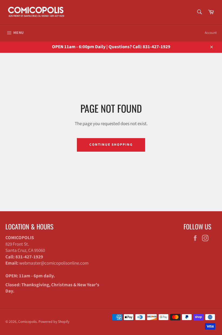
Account (211, 32)
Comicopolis (27, 321)
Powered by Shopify (53, 321)
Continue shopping (111, 144)
